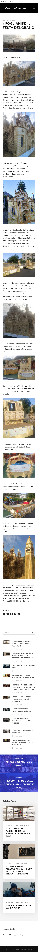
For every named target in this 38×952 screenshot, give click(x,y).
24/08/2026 (18, 692)
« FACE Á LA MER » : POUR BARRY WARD (18, 906)
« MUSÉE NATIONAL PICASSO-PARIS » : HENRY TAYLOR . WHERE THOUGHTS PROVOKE (22, 656)
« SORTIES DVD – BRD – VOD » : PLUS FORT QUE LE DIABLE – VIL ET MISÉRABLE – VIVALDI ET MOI (23, 687)
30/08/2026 (18, 649)
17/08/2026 (18, 736)
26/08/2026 (18, 671)
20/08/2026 (18, 714)
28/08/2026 (18, 661)
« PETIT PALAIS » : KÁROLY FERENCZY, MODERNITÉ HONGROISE (21, 699)
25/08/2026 (18, 680)
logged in (16, 935)
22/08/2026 (18, 704)
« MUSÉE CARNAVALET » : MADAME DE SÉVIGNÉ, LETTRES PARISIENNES (23, 742)
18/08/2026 (18, 726)
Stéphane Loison (22, 864)
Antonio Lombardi (10, 20)
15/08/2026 (18, 748)
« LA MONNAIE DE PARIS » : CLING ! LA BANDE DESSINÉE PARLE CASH (22, 644)
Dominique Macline (22, 826)
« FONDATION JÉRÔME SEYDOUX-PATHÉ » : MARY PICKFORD (21, 721)
